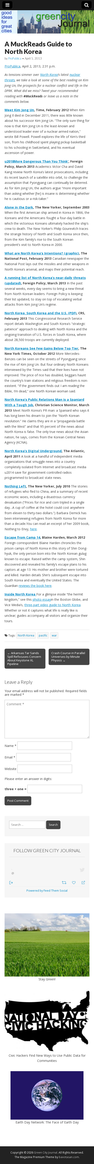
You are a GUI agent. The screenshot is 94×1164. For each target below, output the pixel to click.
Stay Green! (47, 979)
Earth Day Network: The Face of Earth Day (47, 1122)
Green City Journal (45, 1152)
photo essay (42, 599)
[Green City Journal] (47, 22)
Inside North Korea (20, 594)
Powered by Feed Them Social (47, 891)
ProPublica (14, 58)
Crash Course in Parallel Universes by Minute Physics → (68, 656)
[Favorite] (74, 882)
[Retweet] (65, 882)
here (33, 529)
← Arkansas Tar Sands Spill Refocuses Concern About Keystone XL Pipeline (24, 658)
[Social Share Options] (11, 882)
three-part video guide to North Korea (52, 605)
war (54, 635)
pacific (43, 635)
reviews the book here (35, 585)
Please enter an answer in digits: (28, 779)
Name (10, 746)
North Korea (49, 74)
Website (10, 769)
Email (10, 757)
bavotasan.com (69, 1157)
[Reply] (81, 882)
